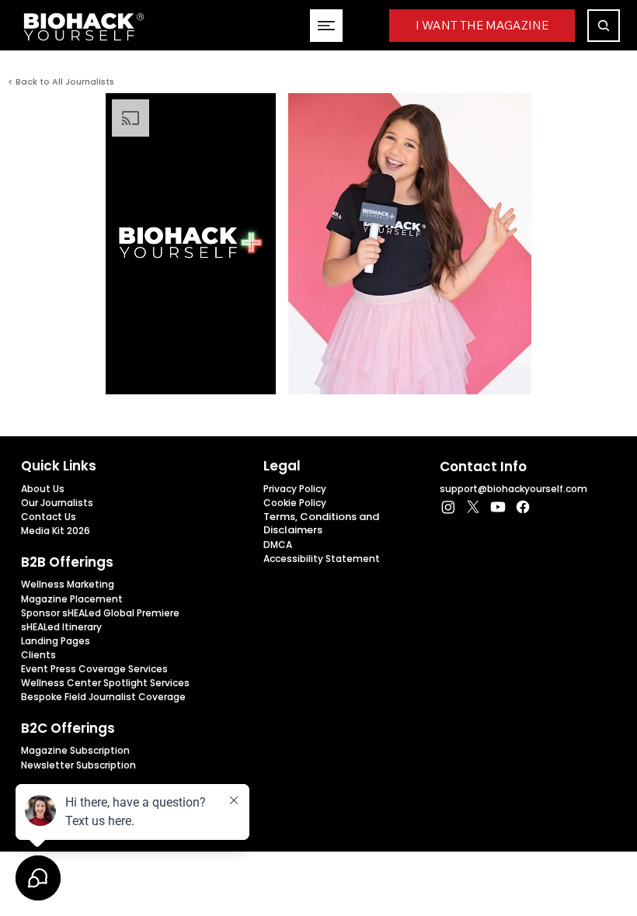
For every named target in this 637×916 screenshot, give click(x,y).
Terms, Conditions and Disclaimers (321, 523)
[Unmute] (152, 373)
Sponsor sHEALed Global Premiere (100, 612)
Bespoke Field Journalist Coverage (103, 696)
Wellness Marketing (67, 584)
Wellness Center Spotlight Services (105, 682)
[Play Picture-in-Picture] (256, 373)
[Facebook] (522, 506)
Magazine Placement (72, 598)
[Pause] (126, 373)
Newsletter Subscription (78, 765)
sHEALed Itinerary (61, 626)
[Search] (603, 25)
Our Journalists (57, 502)
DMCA (277, 544)
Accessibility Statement (321, 558)
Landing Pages (55, 640)
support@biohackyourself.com (513, 488)
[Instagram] (448, 506)
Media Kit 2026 (55, 530)
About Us (42, 488)
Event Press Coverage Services (94, 668)
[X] (473, 506)
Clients (38, 654)
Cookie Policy (294, 502)
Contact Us (48, 516)
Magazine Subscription (75, 750)
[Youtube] (497, 506)
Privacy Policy (294, 488)
